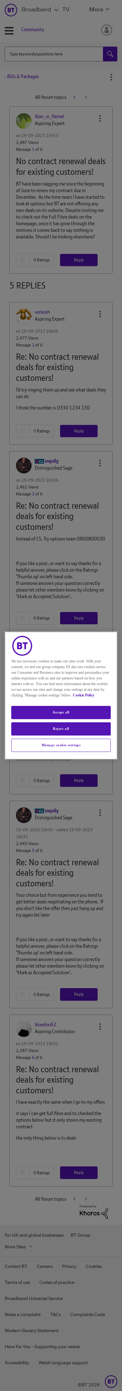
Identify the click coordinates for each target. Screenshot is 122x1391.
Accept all (61, 712)
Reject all (61, 728)
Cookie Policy (83, 695)
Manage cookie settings (61, 745)
